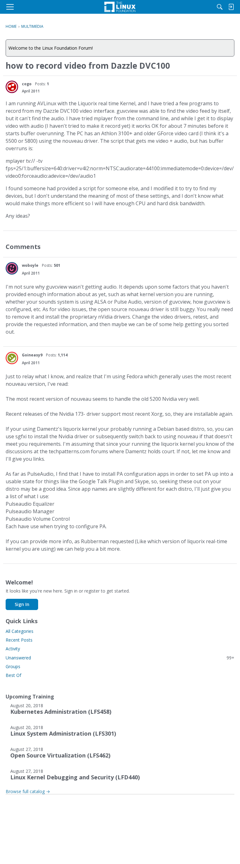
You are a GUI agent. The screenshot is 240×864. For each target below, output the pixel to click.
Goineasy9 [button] (32, 355)
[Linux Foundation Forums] (120, 7)
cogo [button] (27, 84)
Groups (13, 666)
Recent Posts (19, 640)
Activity (13, 649)
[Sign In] (231, 7)
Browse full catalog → (28, 791)
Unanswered (120, 658)
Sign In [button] (22, 604)
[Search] (219, 7)
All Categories (19, 631)
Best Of (13, 675)
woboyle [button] (30, 265)
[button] (12, 87)
